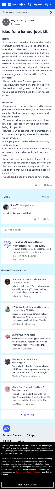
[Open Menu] (51, 12)
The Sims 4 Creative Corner (16, 12)
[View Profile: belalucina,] (7, 282)
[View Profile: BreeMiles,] (7, 389)
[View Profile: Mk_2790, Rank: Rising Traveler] (6, 22)
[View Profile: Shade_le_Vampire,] (7, 362)
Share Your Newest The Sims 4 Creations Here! (28, 389)
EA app (31, 435)
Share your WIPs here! (23, 334)
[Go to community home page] (13, 4)
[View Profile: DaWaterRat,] (7, 309)
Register (38, 4)
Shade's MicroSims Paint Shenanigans (24, 361)
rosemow (16, 348)
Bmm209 (15, 205)
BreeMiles (16, 404)
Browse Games (12, 435)
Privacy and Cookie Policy (27, 472)
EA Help (7, 441)
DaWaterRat (17, 324)
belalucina (16, 296)
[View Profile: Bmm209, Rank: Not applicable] (6, 207)
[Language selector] (22, 4)
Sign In (48, 4)
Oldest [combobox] (46, 197)
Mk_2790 (15, 20)
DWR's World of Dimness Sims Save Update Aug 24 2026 (30, 309)
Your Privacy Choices (27, 485)
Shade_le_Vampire (20, 376)
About (22, 441)
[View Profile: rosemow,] (7, 337)
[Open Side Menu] (4, 4)
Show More (29, 414)
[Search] (29, 4)
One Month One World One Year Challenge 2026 (29, 281)
